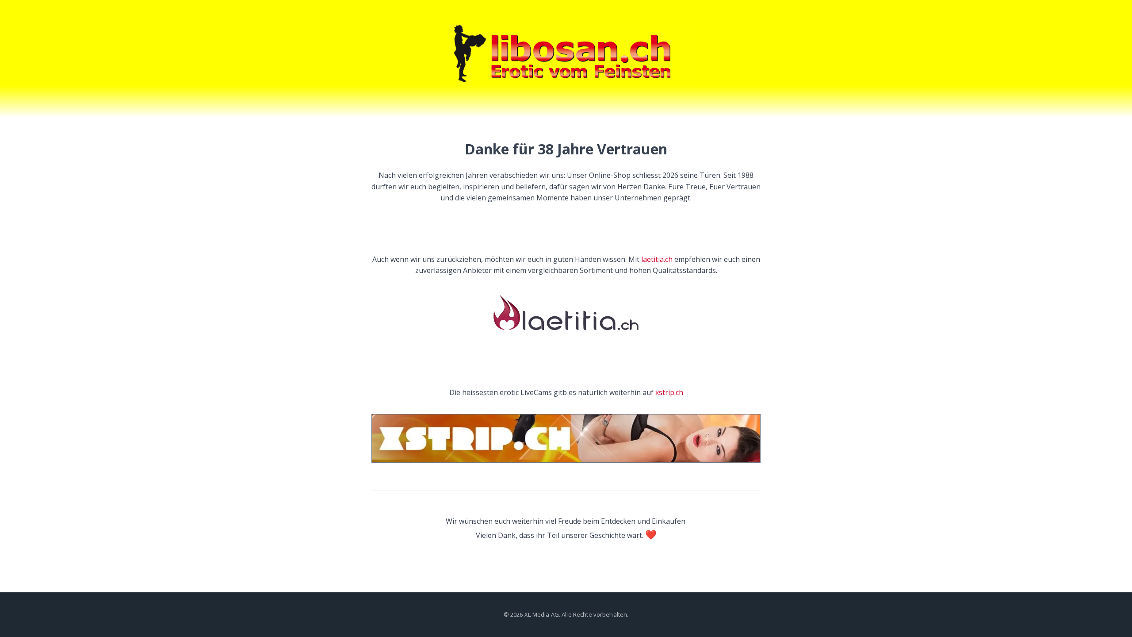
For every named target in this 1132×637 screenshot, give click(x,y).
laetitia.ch (657, 259)
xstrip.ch (669, 392)
